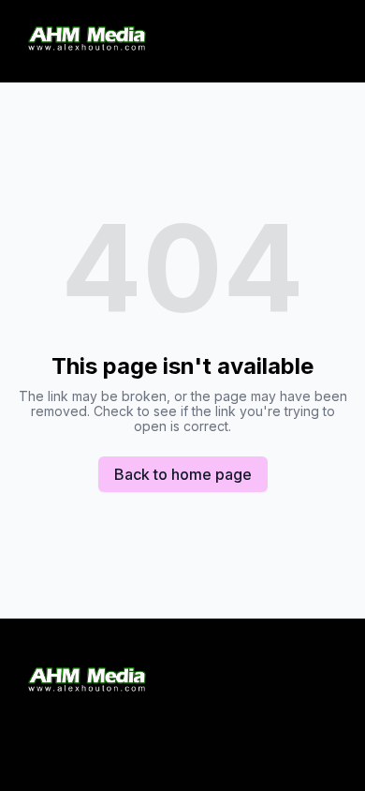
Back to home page (183, 474)
